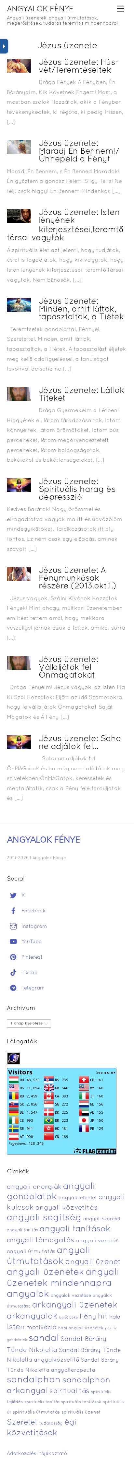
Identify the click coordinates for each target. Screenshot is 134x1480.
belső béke (68, 1317)
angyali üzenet (93, 1262)
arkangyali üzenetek (75, 1305)
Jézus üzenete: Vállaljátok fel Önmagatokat (68, 667)
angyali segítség (44, 1218)
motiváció (41, 1328)
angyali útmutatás (31, 1251)
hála (114, 1317)
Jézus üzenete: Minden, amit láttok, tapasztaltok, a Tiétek (81, 309)
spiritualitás (69, 1391)
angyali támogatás (40, 1240)
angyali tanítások (75, 1229)
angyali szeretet (102, 1219)
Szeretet (22, 1422)
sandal (44, 1338)
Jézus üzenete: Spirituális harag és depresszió (77, 489)
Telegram (32, 988)
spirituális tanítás (42, 1402)
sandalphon (34, 1380)
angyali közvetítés (66, 1208)
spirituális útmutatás (36, 1412)
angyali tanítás (22, 1230)
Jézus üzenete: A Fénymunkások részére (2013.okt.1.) (77, 578)
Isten (16, 1327)
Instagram (33, 926)
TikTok (28, 973)
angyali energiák (34, 1187)
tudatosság (51, 1424)
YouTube (31, 942)
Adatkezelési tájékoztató (37, 1453)
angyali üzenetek (45, 1272)
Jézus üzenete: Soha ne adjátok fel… (80, 743)
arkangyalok (32, 1316)
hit (103, 1316)
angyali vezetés (97, 1240)
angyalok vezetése (71, 1296)
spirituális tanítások (81, 1402)
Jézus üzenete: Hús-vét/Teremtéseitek (79, 66)
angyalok (28, 1294)
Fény (88, 1317)
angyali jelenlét (78, 1198)
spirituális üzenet (81, 1412)
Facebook (33, 911)
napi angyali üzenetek (80, 1328)
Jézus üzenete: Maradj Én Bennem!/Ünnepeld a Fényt (79, 151)
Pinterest (31, 957)
